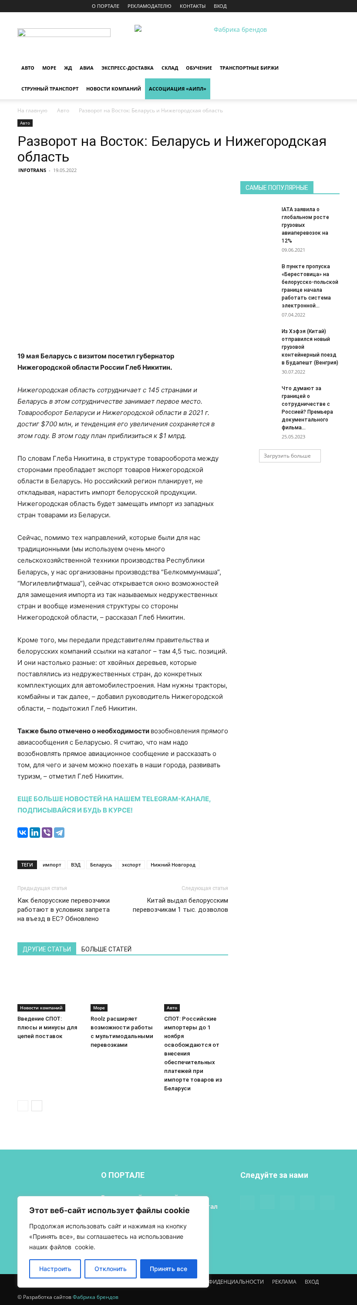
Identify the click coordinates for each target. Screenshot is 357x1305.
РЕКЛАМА (284, 1281)
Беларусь (101, 864)
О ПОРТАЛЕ (105, 6)
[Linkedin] (304, 6)
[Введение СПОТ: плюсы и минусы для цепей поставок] (49, 989)
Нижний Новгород (173, 864)
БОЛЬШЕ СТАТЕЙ (106, 949)
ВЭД (76, 864)
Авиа (87, 67)
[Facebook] (275, 6)
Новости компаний (113, 88)
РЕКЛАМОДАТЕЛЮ (150, 6)
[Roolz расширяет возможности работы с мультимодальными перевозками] (123, 989)
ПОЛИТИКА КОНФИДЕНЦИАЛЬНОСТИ (216, 1281)
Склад (170, 67)
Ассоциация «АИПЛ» (177, 88)
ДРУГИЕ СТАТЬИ (47, 949)
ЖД (68, 67)
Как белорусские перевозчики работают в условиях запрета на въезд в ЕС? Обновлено (63, 910)
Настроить (55, 1268)
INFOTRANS (32, 170)
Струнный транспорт (49, 88)
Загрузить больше (287, 455)
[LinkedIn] (35, 832)
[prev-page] (22, 1105)
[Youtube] (333, 6)
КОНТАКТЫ (192, 6)
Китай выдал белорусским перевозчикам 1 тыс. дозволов (180, 905)
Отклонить (110, 1268)
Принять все (168, 1268)
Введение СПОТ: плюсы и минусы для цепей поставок (47, 1027)
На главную (32, 110)
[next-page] (36, 1105)
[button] (329, 68)
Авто (27, 67)
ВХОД (220, 6)
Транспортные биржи (249, 67)
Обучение (199, 67)
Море (49, 67)
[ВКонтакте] (22, 832)
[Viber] (47, 832)
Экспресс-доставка (127, 67)
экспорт (131, 864)
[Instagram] (289, 6)
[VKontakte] (318, 6)
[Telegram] (59, 832)
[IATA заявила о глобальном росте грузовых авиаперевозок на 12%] (257, 218)
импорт (52, 864)
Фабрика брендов (95, 1297)
